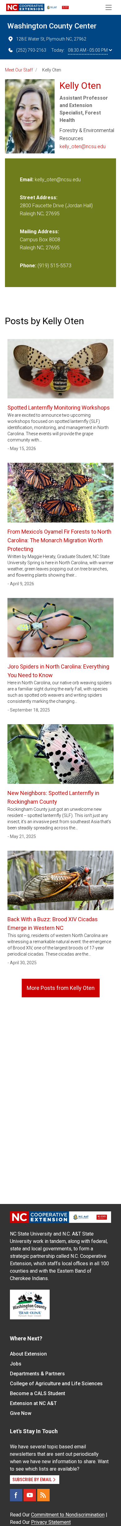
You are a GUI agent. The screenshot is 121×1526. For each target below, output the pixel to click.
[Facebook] (16, 1495)
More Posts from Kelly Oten (61, 988)
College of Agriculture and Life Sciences (56, 1383)
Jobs (15, 1364)
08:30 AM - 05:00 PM (88, 50)
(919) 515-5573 (54, 266)
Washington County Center (51, 26)
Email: (27, 180)
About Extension (28, 1354)
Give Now (20, 1413)
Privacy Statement (51, 1522)
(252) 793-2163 (31, 50)
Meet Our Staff (19, 69)
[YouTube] (30, 1495)
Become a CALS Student (37, 1393)
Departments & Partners (37, 1374)
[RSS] (43, 1495)
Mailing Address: (39, 231)
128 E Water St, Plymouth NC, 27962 (51, 39)
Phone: (28, 266)
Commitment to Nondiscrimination (68, 1515)
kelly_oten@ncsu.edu (82, 146)
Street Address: (38, 197)
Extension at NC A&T (33, 1403)
